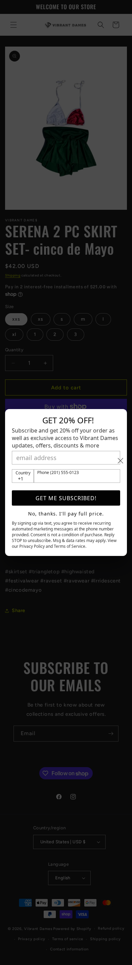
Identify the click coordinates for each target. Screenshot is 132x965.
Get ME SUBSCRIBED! (66, 498)
